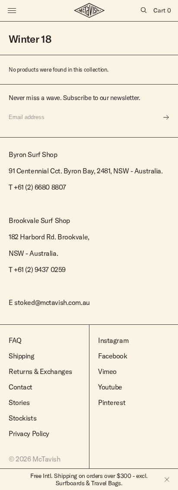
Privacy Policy (29, 433)
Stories (19, 402)
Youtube (110, 387)
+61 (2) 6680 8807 (40, 187)
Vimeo (107, 371)
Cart (162, 10)
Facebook (112, 356)
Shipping (22, 356)
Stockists (22, 418)
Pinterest (111, 402)
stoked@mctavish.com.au (52, 302)
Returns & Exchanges (40, 371)
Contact (20, 387)
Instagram (113, 340)
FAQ (15, 340)
